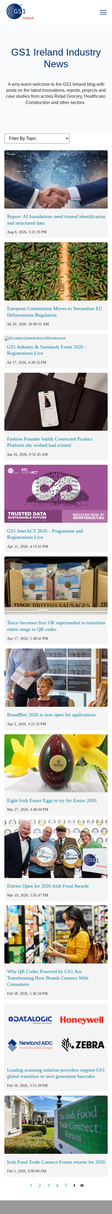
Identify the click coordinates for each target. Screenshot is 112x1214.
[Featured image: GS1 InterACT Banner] (56, 521)
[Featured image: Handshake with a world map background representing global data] (56, 207)
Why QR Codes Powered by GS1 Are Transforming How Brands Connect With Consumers (47, 978)
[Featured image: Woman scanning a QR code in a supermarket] (56, 962)
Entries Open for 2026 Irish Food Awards (48, 886)
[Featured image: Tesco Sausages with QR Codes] (56, 613)
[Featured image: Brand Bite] (56, 705)
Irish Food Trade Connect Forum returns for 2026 (56, 1162)
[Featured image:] (56, 299)
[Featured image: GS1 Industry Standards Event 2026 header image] (35, 337)
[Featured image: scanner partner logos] (56, 1060)
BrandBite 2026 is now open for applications (51, 714)
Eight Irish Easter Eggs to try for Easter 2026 (52, 800)
